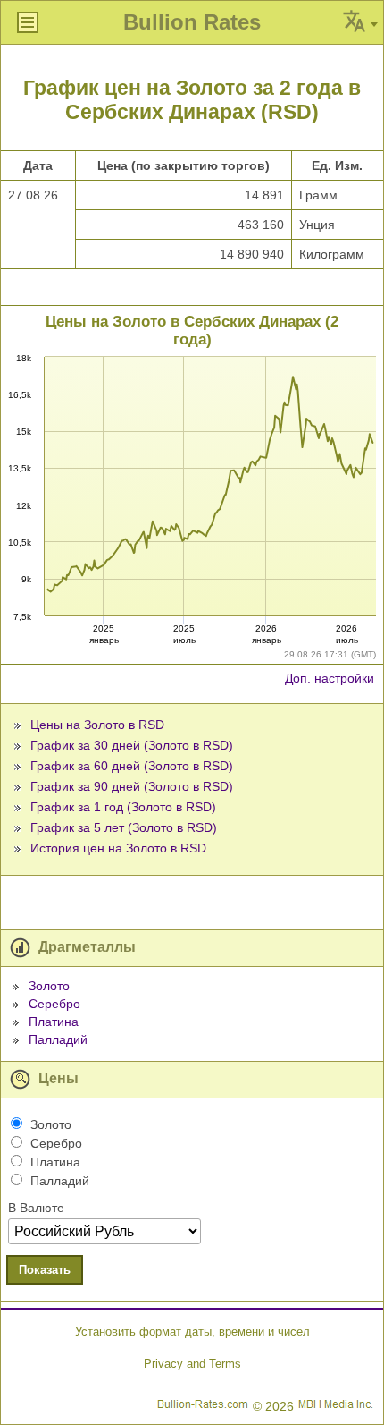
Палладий (58, 1039)
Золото (49, 986)
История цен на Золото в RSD (118, 848)
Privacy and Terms (192, 1363)
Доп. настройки (329, 678)
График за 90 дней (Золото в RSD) (131, 786)
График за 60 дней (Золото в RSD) (131, 766)
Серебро (54, 1004)
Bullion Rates (192, 22)
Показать (45, 1270)
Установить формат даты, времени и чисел (192, 1331)
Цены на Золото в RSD (97, 724)
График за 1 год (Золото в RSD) (123, 807)
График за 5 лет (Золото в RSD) (123, 827)
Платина (54, 1021)
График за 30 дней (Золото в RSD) (131, 745)
